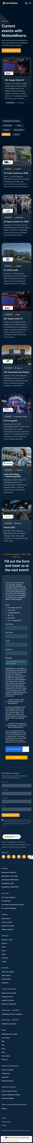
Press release (6, 1056)
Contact (4, 961)
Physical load (6, 1073)
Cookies (4, 1125)
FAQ (3, 1045)
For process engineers (8, 897)
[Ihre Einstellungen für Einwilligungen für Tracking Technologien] (31, 857)
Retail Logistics (6, 975)
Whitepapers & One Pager (9, 1034)
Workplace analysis (7, 1081)
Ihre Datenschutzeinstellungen (18, 1138)
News (3, 1052)
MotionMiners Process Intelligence (12, 1014)
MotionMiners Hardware (9, 1024)
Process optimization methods (11, 1094)
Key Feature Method (8, 1098)
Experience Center (7, 939)
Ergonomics (5, 1077)
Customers (5, 958)
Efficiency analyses (7, 929)
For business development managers (13, 904)
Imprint (4, 1118)
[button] (26, 3)
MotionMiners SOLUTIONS (10, 876)
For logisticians (6, 901)
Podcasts (4, 1059)
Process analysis (7, 922)
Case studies (6, 1038)
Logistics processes (8, 1000)
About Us (4, 943)
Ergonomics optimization (9, 1004)
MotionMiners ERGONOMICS (10, 879)
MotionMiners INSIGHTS (9, 872)
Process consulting (7, 1070)
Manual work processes (9, 993)
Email (3, 806)
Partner (4, 954)
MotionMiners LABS (8, 883)
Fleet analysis (6, 918)
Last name (5, 798)
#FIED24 (4, 1108)
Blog (3, 1041)
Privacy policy (6, 1121)
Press (3, 1048)
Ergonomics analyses (8, 926)
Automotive (5, 982)
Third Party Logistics (8, 972)
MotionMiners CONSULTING (10, 887)
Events (4, 950)
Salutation (5, 782)
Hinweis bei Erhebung (10, 1141)
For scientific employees (9, 908)
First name (5, 790)
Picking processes (7, 996)
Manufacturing (6, 979)
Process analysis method (9, 1091)
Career (4, 947)
